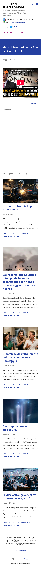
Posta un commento (21, 233)
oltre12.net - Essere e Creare (13, 5)
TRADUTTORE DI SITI (18, 23)
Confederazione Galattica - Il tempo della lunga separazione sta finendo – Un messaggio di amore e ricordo (20, 282)
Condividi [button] (32, 103)
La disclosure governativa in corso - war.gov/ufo (19, 496)
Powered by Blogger (22, 559)
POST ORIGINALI (9, 32)
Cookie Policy (21, 551)
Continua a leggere (11, 236)
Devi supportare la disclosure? (15, 427)
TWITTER (16, 27)
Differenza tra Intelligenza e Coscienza (20, 207)
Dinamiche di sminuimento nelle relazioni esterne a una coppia (20, 357)
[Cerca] (32, 4)
